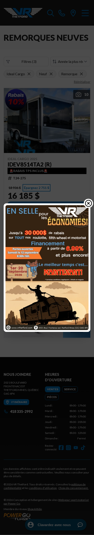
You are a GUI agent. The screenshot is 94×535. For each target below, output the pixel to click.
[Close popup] (88, 203)
